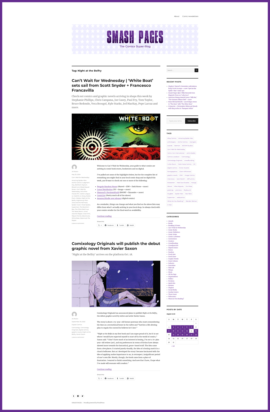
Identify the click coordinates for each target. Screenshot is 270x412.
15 (196, 331)
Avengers (193, 142)
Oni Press (189, 186)
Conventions (172, 239)
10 (173, 331)
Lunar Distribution (105, 189)
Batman (177, 145)
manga (193, 182)
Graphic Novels (173, 259)
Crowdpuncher (173, 245)
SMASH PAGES (77, 403)
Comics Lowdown (173, 157)
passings (170, 190)
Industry (171, 263)
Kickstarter (171, 182)
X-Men (169, 205)
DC (194, 164)
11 (178, 331)
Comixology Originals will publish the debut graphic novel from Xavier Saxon (116, 246)
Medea (78, 198)
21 (191, 335)
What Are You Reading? (175, 201)
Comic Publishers (174, 232)
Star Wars (188, 194)
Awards (170, 221)
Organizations (173, 276)
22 (196, 335)
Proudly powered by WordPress (94, 403)
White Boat (76, 218)
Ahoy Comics (171, 138)
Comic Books (172, 230)
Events (170, 250)
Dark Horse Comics (184, 164)
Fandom (171, 252)
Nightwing (80, 200)
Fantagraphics (172, 171)
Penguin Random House (107, 186)
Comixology (76, 327)
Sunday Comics (173, 292)
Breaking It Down (174, 225)
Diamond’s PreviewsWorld (108, 192)
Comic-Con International (175, 153)
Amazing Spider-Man (79, 180)
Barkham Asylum (81, 185)
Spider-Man (179, 194)
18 (178, 335)
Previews (171, 281)
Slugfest (170, 194)
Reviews (171, 285)
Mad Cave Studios (183, 182)
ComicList (101, 195)
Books (170, 223)
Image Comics (190, 175)
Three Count (172, 294)
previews (179, 190)
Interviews (172, 265)
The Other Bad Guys (82, 209)
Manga (170, 270)
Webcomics (172, 296)
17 (173, 335)
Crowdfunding (173, 243)
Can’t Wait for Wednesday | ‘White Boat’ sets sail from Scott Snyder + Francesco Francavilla (112, 85)
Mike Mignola (179, 186)
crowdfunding (189, 160)
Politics (170, 279)
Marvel (169, 186)
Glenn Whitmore (185, 171)
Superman (75, 207)
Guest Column (173, 261)
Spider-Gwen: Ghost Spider (81, 205)
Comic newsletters (190, 16)
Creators (171, 241)
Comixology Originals (174, 160)
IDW (181, 175)
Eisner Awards (184, 168)
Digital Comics (77, 324)
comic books (191, 153)
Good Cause (172, 257)
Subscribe (192, 121)
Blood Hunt (76, 187)
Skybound (187, 190)
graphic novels (77, 332)
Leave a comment (78, 223)
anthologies (171, 142)
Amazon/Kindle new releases (109, 198)
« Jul (173, 346)
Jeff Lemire (191, 179)
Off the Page (172, 274)
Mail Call (171, 268)
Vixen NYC (86, 214)
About (176, 16)
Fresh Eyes (172, 254)
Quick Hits (171, 283)
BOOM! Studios (187, 145)
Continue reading (104, 216)
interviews (170, 179)
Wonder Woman (191, 201)
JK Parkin (75, 171)
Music (170, 272)
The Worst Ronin (77, 211)
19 (182, 335)
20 (187, 335)
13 (187, 331)
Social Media (172, 290)
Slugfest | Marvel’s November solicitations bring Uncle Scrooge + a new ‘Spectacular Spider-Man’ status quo (182, 88)
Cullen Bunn (171, 164)
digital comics (83, 330)
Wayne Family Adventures (81, 216)
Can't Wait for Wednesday (80, 177)
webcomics (181, 197)
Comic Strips (172, 234)
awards (169, 145)
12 (182, 331)
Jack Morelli (181, 179)
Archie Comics (183, 142)
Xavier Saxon (80, 334)
